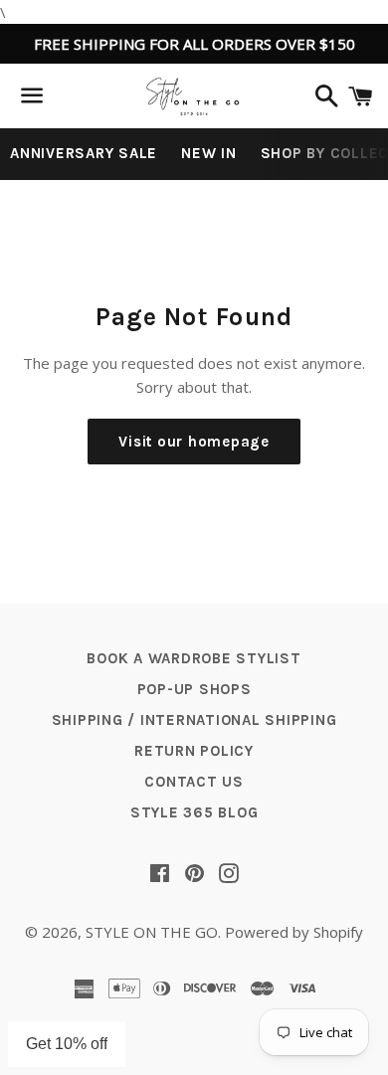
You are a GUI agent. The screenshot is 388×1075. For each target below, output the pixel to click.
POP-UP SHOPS (194, 689)
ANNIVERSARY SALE (83, 153)
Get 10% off (66, 1043)
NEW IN (209, 153)
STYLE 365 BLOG (194, 812)
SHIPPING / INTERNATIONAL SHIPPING (194, 720)
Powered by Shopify (294, 932)
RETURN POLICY (194, 751)
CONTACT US (194, 782)
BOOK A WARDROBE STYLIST (193, 658)
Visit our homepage (194, 441)
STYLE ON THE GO (152, 932)
